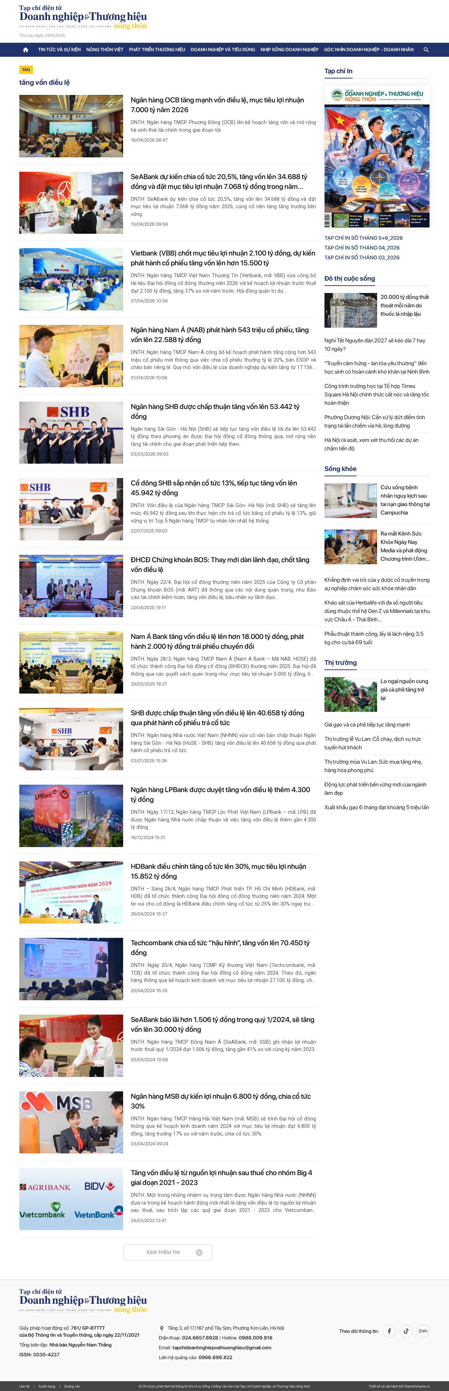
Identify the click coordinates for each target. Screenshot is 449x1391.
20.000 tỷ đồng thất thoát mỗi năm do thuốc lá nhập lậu (405, 305)
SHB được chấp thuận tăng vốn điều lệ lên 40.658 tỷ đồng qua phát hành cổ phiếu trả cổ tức (217, 718)
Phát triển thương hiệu (157, 49)
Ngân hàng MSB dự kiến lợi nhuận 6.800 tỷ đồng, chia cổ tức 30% (221, 1101)
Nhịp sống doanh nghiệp (290, 49)
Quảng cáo (72, 1386)
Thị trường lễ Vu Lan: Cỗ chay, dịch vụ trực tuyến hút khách (372, 743)
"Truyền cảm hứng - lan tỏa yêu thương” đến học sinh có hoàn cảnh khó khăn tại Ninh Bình (377, 367)
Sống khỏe (340, 469)
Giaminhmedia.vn (417, 1386)
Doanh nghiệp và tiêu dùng (223, 49)
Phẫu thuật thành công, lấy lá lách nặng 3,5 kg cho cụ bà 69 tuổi (373, 638)
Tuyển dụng (46, 1386)
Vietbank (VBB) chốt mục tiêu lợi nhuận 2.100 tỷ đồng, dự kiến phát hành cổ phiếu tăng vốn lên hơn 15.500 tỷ (223, 258)
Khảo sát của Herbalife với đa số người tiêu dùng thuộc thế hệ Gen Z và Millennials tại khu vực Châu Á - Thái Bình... (377, 611)
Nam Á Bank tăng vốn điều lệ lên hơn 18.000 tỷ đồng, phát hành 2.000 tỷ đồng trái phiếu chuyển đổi (217, 641)
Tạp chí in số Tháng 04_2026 (362, 248)
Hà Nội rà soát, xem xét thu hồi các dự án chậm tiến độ (371, 444)
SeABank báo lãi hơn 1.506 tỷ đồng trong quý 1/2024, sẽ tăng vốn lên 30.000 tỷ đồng (222, 1024)
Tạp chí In (338, 71)
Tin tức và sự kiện (59, 49)
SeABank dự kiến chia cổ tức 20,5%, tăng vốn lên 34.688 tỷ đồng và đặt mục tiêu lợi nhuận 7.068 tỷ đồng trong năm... (219, 181)
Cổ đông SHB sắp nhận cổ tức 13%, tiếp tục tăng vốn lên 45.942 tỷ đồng (214, 488)
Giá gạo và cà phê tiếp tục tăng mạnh (367, 724)
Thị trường (340, 663)
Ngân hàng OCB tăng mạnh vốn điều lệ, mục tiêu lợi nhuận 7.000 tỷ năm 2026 (217, 105)
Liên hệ (24, 1386)
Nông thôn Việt (104, 49)
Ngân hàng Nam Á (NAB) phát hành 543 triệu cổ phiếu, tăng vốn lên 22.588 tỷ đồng (220, 335)
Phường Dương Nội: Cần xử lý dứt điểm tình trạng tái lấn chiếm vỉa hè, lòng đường (374, 421)
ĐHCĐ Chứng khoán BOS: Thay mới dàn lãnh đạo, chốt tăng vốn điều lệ (220, 564)
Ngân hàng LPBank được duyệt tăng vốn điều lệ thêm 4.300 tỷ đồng (220, 794)
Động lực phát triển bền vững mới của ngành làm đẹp (375, 788)
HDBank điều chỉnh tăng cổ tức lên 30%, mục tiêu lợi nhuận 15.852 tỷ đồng (218, 871)
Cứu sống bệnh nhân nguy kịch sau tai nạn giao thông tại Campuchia (405, 500)
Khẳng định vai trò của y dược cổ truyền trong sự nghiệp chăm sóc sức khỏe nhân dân (377, 584)
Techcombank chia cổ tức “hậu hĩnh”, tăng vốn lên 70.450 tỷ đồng (220, 948)
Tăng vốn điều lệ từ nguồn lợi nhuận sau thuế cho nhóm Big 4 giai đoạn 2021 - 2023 (221, 1177)
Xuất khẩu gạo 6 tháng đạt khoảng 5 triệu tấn (376, 807)
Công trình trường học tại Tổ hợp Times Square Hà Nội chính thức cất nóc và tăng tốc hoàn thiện (376, 394)
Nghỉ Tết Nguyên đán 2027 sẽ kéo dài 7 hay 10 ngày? (374, 344)
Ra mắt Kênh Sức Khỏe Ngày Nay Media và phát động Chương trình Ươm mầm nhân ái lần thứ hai (404, 546)
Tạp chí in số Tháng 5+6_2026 (363, 238)
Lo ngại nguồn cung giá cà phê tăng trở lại (404, 689)
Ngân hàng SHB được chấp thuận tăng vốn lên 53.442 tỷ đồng (215, 411)
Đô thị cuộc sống (349, 278)
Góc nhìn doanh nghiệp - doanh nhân (369, 49)
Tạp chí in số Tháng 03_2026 (362, 257)
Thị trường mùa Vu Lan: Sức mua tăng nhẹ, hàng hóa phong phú (373, 765)
